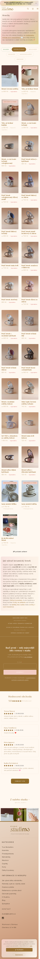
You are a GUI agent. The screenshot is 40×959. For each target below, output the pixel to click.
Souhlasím (20, 949)
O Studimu (6, 897)
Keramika (5, 850)
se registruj (28, 657)
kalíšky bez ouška (18, 605)
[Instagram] (4, 918)
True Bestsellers (7, 847)
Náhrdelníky (6, 857)
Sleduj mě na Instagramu (20, 802)
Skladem (6, 49)
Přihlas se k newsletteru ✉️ (12, 38)
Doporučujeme (19, 49)
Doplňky (5, 864)
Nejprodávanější (26, 54)
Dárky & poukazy (16, 600)
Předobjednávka (8, 854)
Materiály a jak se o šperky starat (13, 884)
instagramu (30, 35)
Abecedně (20, 59)
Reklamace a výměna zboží (11, 890)
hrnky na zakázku (19, 602)
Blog (3, 900)
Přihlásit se (20, 672)
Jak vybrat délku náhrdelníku (12, 880)
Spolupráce (6, 904)
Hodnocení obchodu (20, 696)
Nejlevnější (33, 49)
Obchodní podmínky (9, 894)
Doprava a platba (8, 887)
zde (31, 946)
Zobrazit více (20, 781)
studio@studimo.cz (9, 914)
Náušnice (5, 860)
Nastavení (19, 955)
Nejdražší (11, 54)
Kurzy (4, 867)
